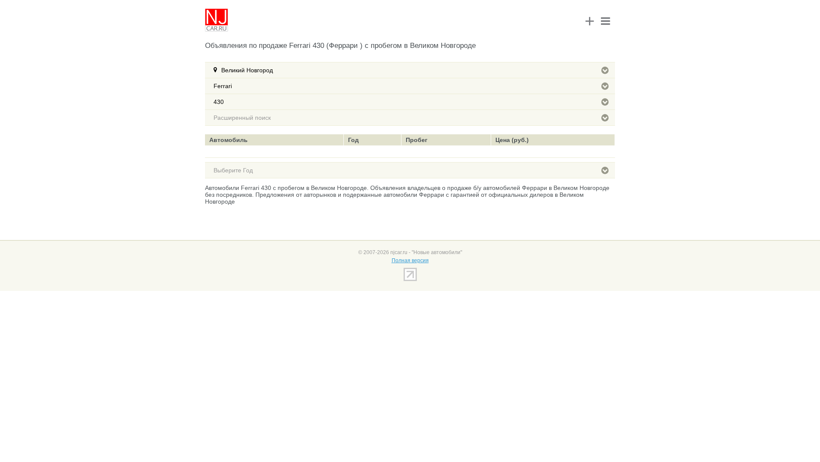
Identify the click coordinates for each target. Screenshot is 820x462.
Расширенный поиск (242, 117)
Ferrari (223, 86)
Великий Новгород (247, 70)
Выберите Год (233, 170)
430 (219, 101)
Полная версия (410, 261)
